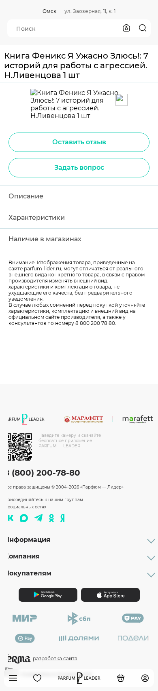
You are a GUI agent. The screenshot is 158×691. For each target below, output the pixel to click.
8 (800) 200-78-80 (42, 473)
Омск (49, 11)
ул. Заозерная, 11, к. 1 (89, 11)
